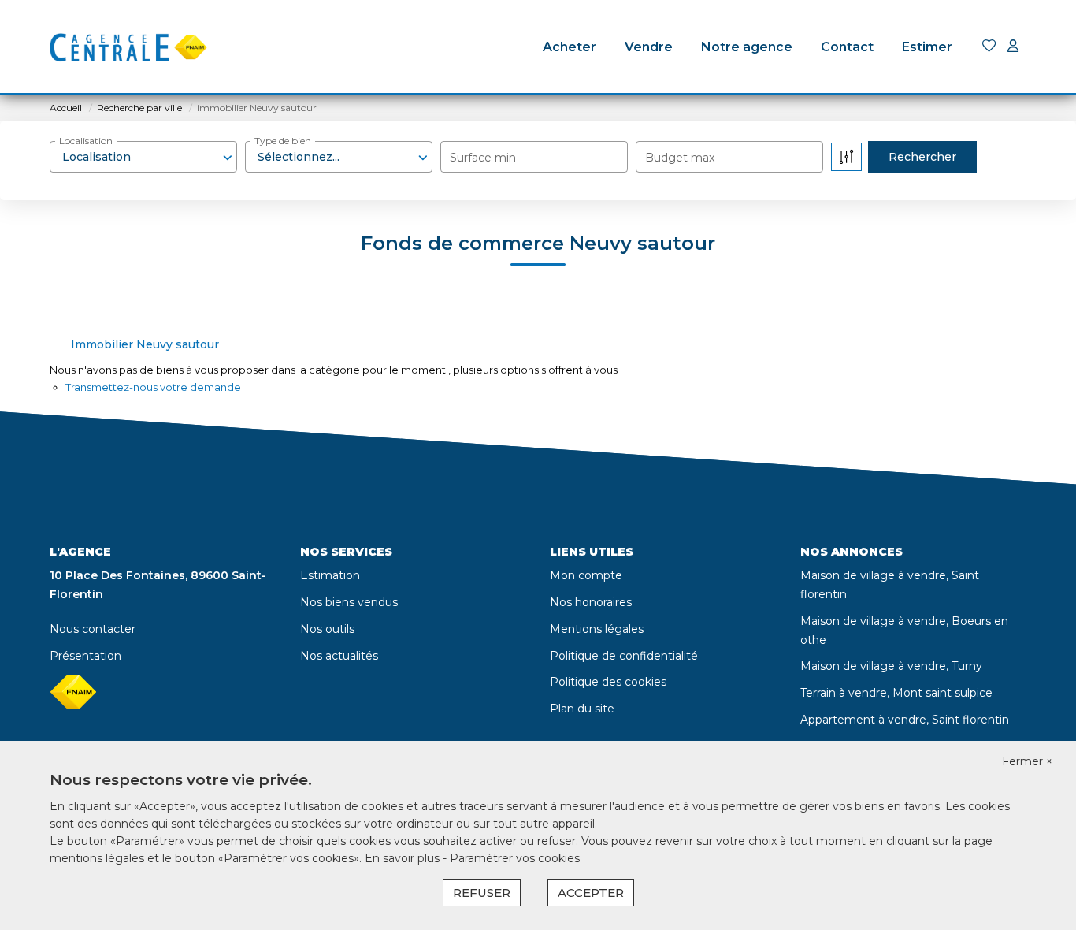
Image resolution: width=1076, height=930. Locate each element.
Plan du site (582, 708)
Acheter (569, 46)
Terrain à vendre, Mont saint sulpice (896, 693)
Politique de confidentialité (624, 656)
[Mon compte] (1012, 47)
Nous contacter (92, 629)
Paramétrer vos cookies (515, 858)
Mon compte (586, 575)
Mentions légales (597, 629)
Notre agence (746, 46)
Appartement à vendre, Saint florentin (904, 719)
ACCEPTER (591, 892)
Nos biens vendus (349, 602)
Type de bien (282, 141)
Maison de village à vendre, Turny (891, 666)
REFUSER (481, 892)
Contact (847, 46)
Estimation (330, 575)
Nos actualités (339, 656)
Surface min (483, 158)
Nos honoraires (591, 602)
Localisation (86, 141)
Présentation (85, 656)
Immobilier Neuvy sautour (145, 344)
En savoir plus (404, 858)
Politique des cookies (608, 682)
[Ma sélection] (989, 47)
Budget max (679, 158)
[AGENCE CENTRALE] (128, 47)
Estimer (927, 46)
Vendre (649, 46)
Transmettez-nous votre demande (153, 387)
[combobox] (143, 157)
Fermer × (1027, 761)
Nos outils (327, 629)
